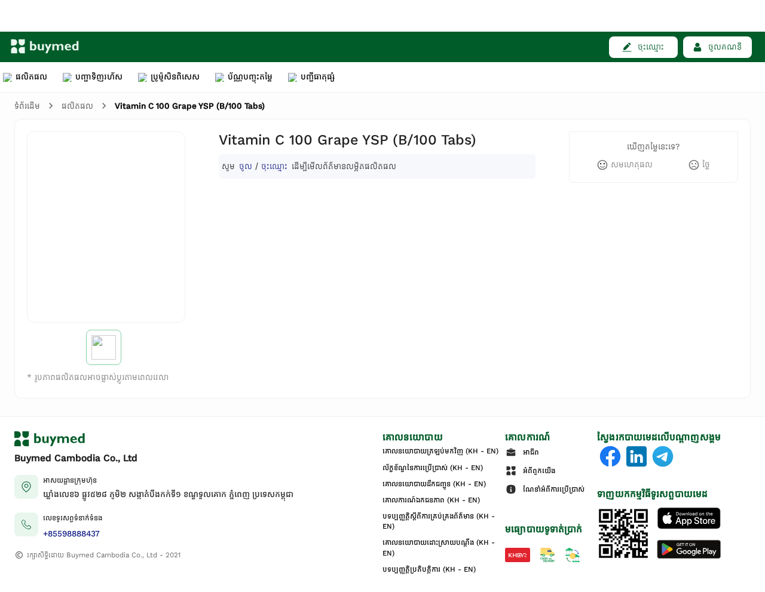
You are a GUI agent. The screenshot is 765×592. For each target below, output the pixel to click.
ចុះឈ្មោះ (274, 166)
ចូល (245, 166)
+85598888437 (71, 534)
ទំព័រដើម (27, 106)
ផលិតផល (77, 106)
